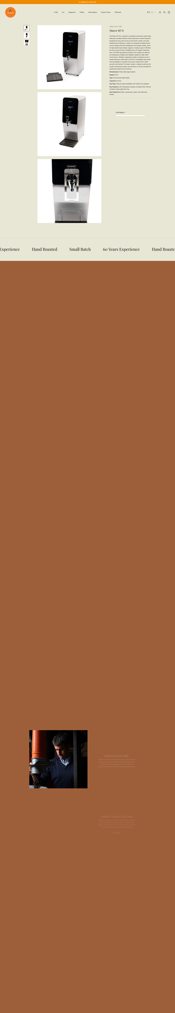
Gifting (82, 12)
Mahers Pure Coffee (115, 26)
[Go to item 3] (26, 42)
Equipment (72, 12)
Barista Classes (106, 12)
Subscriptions (92, 12)
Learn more (116, 832)
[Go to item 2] (26, 35)
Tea (63, 12)
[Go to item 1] (26, 28)
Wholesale (118, 12)
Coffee (56, 12)
